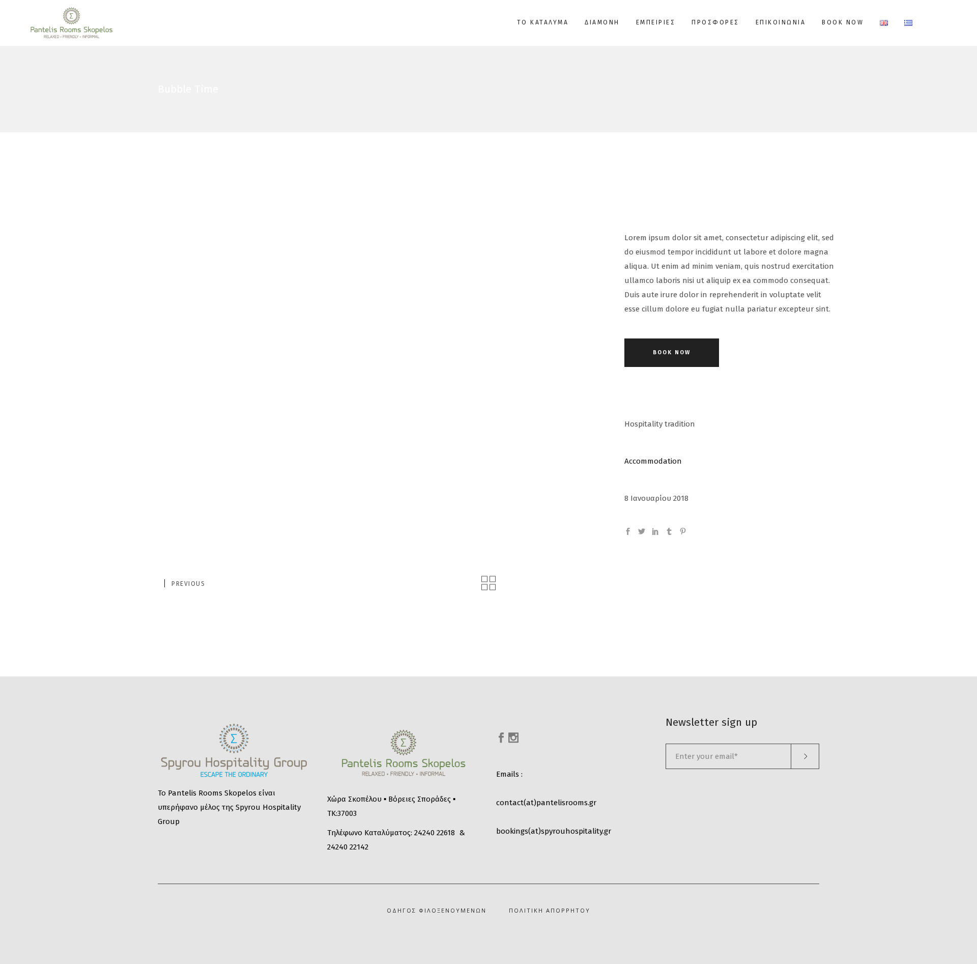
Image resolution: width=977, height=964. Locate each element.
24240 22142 (347, 847)
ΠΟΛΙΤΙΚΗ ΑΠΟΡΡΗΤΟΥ (549, 910)
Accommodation (653, 461)
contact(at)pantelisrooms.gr (546, 802)
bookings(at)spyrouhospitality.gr (553, 831)
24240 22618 (434, 832)
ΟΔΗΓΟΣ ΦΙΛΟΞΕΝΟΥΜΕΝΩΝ (436, 910)
